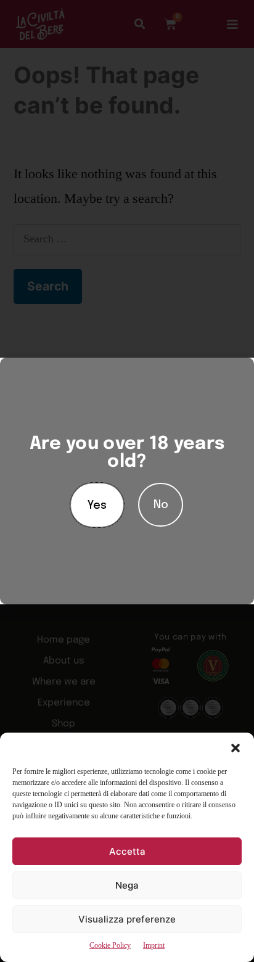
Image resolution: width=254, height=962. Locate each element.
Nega (127, 885)
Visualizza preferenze (127, 919)
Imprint (154, 945)
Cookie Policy (110, 945)
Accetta (127, 851)
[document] (127, 481)
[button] (235, 748)
